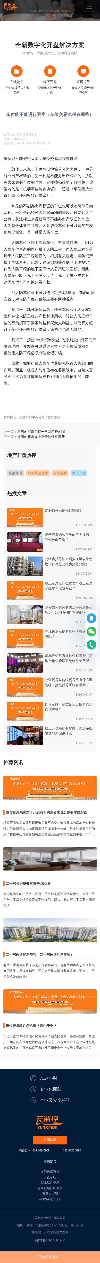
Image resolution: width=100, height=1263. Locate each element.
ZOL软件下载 (50, 1182)
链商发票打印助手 (50, 1188)
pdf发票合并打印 (50, 1199)
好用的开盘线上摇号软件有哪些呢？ (41, 437)
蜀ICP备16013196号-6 (50, 1240)
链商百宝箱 (50, 1193)
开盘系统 (50, 1177)
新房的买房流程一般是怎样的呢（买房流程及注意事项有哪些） (41, 432)
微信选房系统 (50, 1171)
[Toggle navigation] (89, 7)
